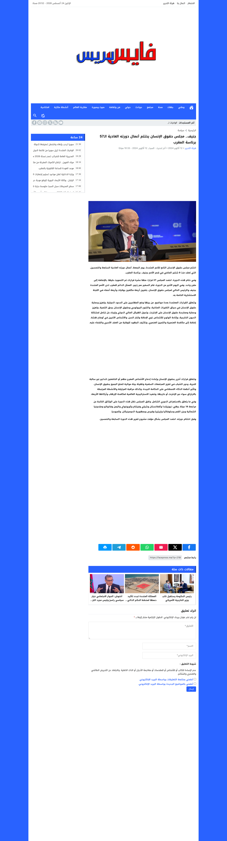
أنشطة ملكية (61, 107)
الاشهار (191, 3)
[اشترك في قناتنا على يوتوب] (60, 122)
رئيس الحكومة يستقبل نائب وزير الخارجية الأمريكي (177, 598)
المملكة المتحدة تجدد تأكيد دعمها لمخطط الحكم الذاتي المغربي (142, 600)
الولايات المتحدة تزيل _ (166, 123)
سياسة (181, 130)
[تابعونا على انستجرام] (44, 122)
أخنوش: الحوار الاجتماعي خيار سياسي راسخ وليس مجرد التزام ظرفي (107, 600)
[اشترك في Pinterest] (39, 122)
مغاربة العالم (80, 107)
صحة (160, 107)
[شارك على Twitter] (175, 547)
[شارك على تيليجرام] (119, 547)
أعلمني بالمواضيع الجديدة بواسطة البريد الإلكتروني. (165, 684)
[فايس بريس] (113, 55)
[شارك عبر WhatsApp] (147, 547)
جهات (170, 107)
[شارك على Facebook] (189, 547)
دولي (128, 107)
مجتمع (150, 107)
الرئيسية (191, 107)
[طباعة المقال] (105, 547)
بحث (35, 115)
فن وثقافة (114, 107)
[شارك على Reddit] (133, 547)
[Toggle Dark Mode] (43, 115)
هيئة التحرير (168, 3)
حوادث (138, 107)
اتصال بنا (181, 3)
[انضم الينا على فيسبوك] (34, 122)
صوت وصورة (98, 107)
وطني (181, 107)
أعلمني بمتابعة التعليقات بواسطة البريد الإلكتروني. (166, 679)
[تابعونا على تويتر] (50, 122)
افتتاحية (45, 107)
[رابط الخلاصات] (55, 122)
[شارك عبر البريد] (161, 547)
